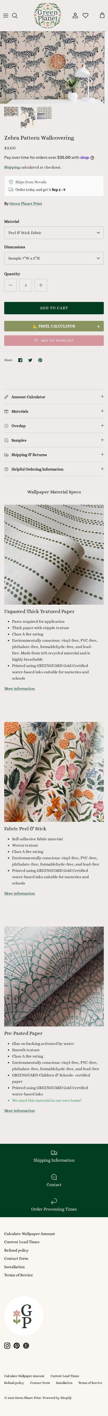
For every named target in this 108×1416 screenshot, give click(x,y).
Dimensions (14, 247)
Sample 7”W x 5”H (24, 258)
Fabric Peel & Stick (25, 828)
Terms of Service (18, 1275)
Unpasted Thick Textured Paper (39, 611)
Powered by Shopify (57, 1398)
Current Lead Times (22, 1242)
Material (11, 221)
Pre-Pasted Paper (23, 1033)
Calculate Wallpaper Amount (29, 1233)
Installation (14, 1267)
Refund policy (16, 1250)
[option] (54, 67)
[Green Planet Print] (47, 15)
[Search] (17, 15)
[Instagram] (7, 1346)
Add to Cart (54, 308)
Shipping (12, 167)
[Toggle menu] (6, 15)
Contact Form (16, 1258)
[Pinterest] (17, 1346)
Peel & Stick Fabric (24, 232)
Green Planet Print (25, 203)
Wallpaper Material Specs (54, 491)
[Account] (74, 15)
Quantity (12, 273)
